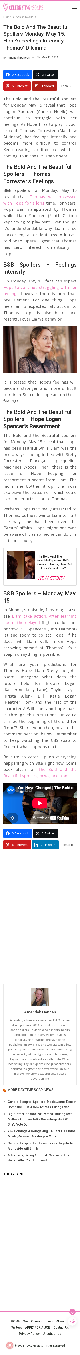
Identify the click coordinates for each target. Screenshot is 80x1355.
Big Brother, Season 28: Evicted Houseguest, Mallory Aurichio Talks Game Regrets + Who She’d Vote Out (40, 1119)
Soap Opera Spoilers (38, 1321)
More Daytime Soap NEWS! (30, 1090)
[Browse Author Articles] (40, 997)
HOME (15, 1321)
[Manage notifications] (9, 1345)
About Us (62, 1321)
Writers (16, 1327)
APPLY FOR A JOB (37, 1327)
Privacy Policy (29, 1333)
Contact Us (61, 1327)
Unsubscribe (52, 1333)
